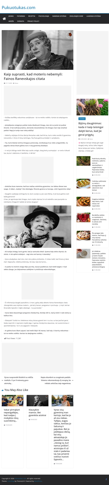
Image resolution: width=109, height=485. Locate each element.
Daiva (16, 83)
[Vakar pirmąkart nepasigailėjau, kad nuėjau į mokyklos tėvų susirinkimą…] (12, 396)
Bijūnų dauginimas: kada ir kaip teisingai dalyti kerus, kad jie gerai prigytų (90, 128)
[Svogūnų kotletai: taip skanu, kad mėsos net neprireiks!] (83, 204)
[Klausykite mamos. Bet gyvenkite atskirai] (37, 396)
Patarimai (21, 16)
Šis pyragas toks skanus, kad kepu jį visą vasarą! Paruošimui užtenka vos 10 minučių (99, 237)
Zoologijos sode (76, 16)
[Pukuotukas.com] (4, 18)
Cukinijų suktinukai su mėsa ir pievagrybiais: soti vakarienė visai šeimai (99, 185)
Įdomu (11, 16)
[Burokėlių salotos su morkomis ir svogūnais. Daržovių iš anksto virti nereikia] (83, 221)
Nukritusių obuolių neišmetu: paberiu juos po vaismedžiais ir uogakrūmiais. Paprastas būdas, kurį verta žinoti (99, 165)
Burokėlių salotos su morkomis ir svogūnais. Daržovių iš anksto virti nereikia (99, 219)
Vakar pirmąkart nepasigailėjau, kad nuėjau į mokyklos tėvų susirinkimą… (12, 415)
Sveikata (20, 21)
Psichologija (44, 16)
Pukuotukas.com (18, 7)
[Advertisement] (37, 100)
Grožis (11, 21)
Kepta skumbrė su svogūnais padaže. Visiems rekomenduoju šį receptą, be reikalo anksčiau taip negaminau (56, 380)
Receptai (31, 16)
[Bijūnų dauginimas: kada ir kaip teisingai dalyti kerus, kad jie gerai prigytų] (92, 107)
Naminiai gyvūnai (59, 16)
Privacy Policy (33, 21)
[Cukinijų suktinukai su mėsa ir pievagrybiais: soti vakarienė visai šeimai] (83, 187)
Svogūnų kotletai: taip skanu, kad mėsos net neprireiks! (98, 202)
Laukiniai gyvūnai (94, 16)
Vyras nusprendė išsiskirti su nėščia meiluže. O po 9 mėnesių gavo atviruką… (18, 380)
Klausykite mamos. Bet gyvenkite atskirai (37, 412)
